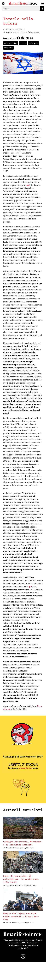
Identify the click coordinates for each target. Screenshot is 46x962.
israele (23, 43)
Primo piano (33, 32)
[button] (18, 38)
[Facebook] (3, 3)
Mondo (23, 32)
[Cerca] (42, 8)
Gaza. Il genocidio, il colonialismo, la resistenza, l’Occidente (21, 879)
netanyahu (33, 43)
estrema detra (10, 43)
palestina (8, 48)
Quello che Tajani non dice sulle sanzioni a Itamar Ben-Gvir (21, 916)
